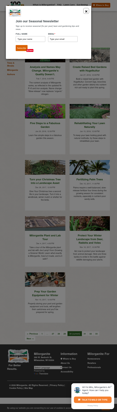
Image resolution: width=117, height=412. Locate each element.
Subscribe (21, 48)
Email (51, 34)
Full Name (21, 34)
